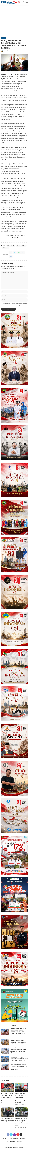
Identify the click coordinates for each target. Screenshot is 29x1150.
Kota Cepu (5, 247)
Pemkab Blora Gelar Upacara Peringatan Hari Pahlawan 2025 (7, 1120)
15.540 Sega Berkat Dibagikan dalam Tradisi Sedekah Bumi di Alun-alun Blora (7, 1097)
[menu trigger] (27, 2)
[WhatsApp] (19, 252)
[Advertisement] (14, 19)
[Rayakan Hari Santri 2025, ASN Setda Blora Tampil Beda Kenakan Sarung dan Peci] (21, 1112)
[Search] (24, 2)
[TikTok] (20, 1134)
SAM (5, 51)
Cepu (3, 37)
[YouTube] (17, 1134)
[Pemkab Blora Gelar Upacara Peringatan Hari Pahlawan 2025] (7, 1112)
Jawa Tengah (11, 245)
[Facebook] (10, 252)
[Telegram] (10, 256)
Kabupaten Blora (21, 245)
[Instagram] (14, 1134)
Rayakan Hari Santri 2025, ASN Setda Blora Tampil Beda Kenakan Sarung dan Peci (21, 1122)
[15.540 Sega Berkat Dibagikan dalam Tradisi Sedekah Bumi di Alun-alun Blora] (7, 1087)
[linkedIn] (23, 252)
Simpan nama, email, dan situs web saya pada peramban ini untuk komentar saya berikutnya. (15, 304)
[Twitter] (15, 252)
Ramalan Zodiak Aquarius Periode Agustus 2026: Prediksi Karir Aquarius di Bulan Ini (19, 1058)
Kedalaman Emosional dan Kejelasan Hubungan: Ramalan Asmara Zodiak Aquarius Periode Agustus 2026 (18, 1032)
